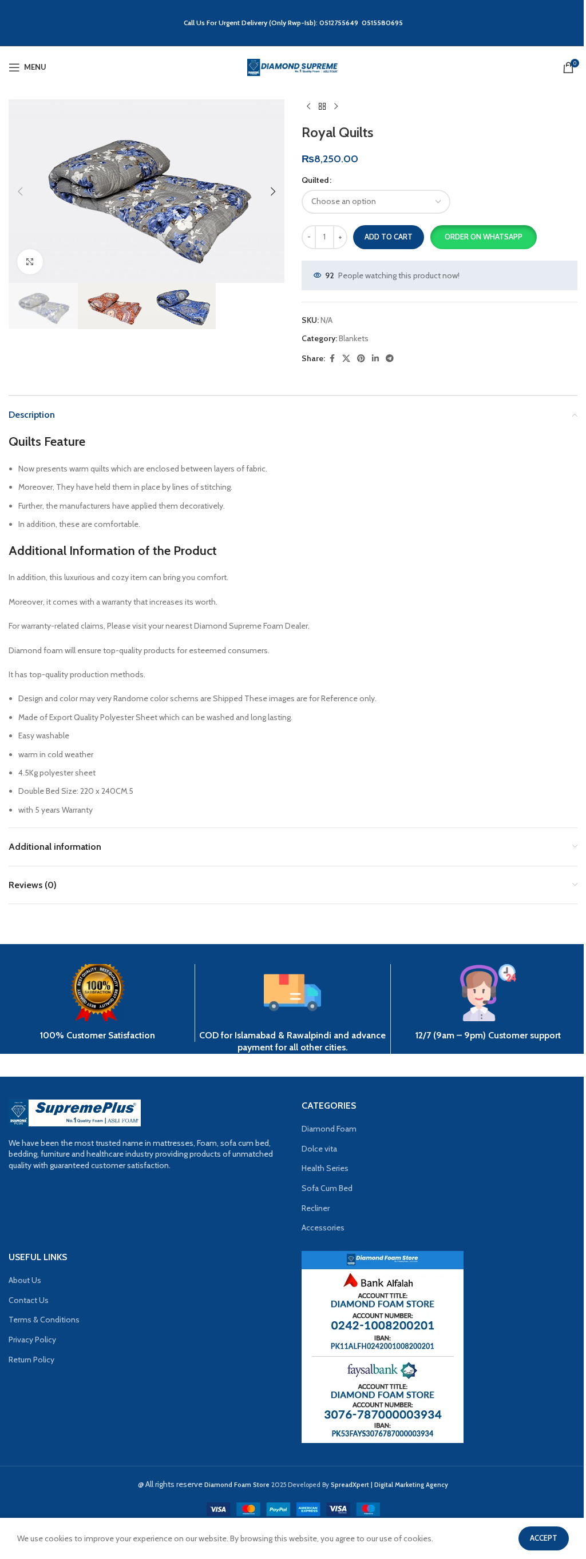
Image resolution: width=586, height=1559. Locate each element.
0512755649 (340, 22)
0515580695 (382, 22)
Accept (543, 1537)
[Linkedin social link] (375, 358)
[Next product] (336, 106)
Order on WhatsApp (483, 236)
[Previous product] (308, 106)
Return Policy (31, 1359)
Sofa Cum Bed (327, 1188)
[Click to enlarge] (30, 262)
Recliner (316, 1208)
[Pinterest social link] (361, 358)
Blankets (354, 338)
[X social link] (346, 358)
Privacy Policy (32, 1339)
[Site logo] (293, 66)
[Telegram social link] (389, 358)
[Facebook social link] (332, 358)
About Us (25, 1280)
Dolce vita (319, 1149)
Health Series (325, 1168)
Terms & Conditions (44, 1319)
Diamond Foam (329, 1129)
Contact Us (29, 1300)
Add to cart (389, 236)
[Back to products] (322, 106)
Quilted (315, 180)
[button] (20, 191)
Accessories (323, 1227)
